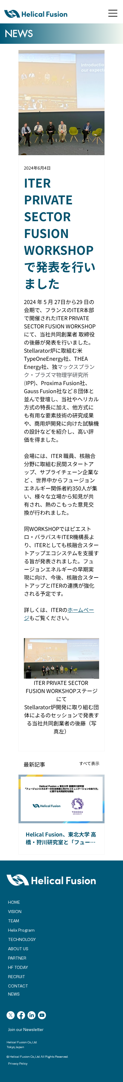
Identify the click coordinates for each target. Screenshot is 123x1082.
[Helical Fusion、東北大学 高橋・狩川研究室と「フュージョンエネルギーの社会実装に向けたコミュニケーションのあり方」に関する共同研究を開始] (61, 799)
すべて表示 (89, 763)
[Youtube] (42, 1015)
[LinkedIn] (31, 1015)
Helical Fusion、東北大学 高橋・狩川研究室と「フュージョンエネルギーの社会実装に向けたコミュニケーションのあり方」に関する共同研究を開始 (61, 838)
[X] (11, 1015)
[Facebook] (21, 1015)
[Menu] (113, 13)
